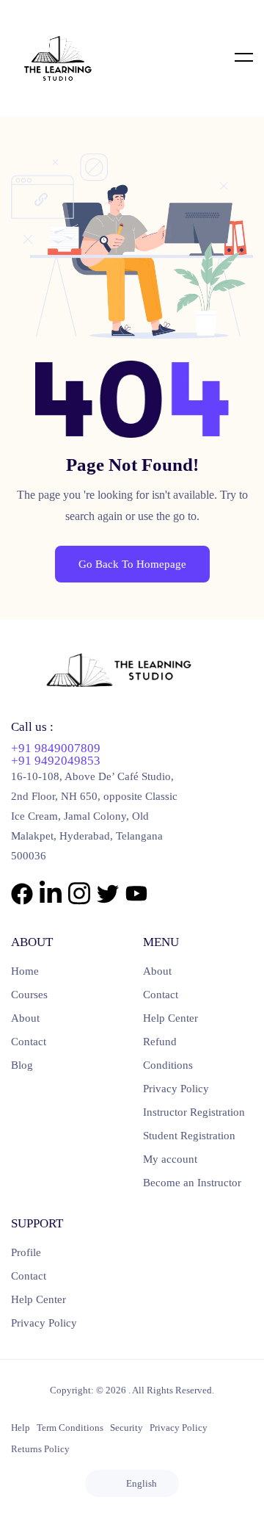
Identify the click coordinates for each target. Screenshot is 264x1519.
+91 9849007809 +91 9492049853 (55, 754)
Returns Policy (40, 1448)
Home (25, 971)
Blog (22, 1065)
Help (20, 1427)
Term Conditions (70, 1427)
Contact (28, 1041)
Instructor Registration (194, 1112)
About (25, 1018)
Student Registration (189, 1135)
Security (126, 1427)
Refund (160, 1041)
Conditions (168, 1065)
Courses (29, 994)
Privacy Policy (176, 1088)
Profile (26, 1252)
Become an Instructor (192, 1182)
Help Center (170, 1018)
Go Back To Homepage (132, 564)
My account (170, 1159)
